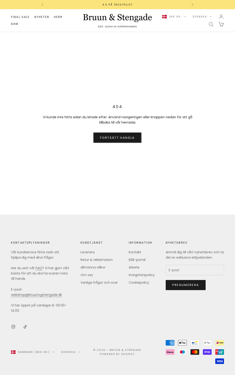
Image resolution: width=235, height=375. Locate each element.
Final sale (20, 17)
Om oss (87, 275)
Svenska (200, 16)
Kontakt (135, 252)
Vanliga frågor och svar (99, 282)
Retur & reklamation (97, 259)
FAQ (39, 268)
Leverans (88, 252)
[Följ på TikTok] (25, 326)
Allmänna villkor (93, 267)
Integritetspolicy (142, 275)
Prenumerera (185, 285)
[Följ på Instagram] (13, 326)
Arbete (134, 267)
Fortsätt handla (117, 138)
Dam (14, 24)
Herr (58, 17)
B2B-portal (137, 259)
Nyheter (41, 17)
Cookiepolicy (139, 282)
